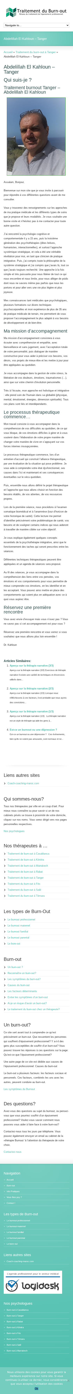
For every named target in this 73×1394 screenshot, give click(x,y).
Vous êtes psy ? (14, 1197)
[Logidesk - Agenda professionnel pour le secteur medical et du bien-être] (33, 1293)
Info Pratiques (13, 1191)
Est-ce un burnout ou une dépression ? (33, 729)
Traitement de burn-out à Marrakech (28, 865)
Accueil (10, 1180)
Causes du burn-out (19, 985)
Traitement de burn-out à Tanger (26, 877)
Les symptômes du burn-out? (24, 979)
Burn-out (11, 1185)
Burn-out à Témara (16, 1339)
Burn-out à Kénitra (15, 1327)
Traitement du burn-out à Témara (26, 895)
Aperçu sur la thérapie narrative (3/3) (32, 665)
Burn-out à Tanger (15, 1316)
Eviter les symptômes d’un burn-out (28, 997)
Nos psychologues (14, 831)
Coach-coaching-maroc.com (23, 783)
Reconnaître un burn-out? (22, 973)
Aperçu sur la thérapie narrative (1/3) (32, 711)
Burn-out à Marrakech (17, 1351)
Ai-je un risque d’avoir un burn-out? (27, 1003)
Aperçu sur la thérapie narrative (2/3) (32, 688)
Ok (36, 1388)
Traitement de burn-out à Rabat (25, 871)
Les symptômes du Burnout (19, 1089)
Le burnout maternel (19, 925)
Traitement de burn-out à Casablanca (28, 853)
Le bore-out (14, 943)
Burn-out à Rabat (15, 1321)
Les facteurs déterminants (22, 991)
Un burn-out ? (15, 967)
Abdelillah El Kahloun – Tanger (29, 69)
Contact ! (11, 1203)
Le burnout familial (18, 931)
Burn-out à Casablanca (17, 1310)
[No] (68, 1381)
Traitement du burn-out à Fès (24, 883)
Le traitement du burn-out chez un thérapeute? (34, 1009)
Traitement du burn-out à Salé (24, 889)
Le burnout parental (18, 937)
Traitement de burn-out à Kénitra (26, 859)
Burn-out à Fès (14, 1333)
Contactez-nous (12, 1151)
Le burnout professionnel (21, 919)
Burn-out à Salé (14, 1345)
